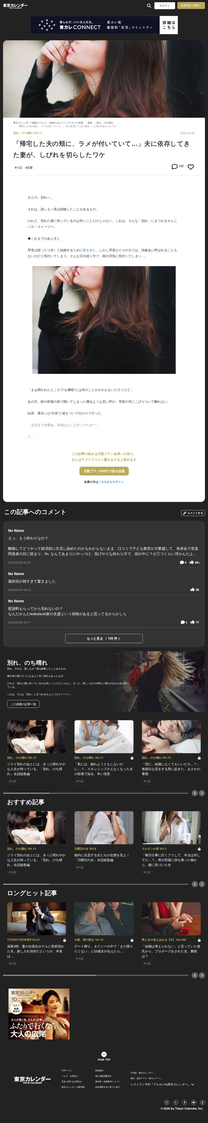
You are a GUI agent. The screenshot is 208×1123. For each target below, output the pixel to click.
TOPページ (67, 1070)
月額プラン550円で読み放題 (104, 471)
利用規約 (99, 1070)
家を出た (89, 250)
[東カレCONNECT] (104, 25)
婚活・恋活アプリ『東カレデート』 (147, 1078)
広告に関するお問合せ (72, 1081)
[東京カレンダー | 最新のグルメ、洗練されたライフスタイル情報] (21, 6)
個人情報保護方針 (103, 1076)
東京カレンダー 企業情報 (73, 1087)
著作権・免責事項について (107, 1081)
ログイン (164, 5)
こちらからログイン (111, 482)
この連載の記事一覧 (23, 704)
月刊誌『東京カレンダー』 (143, 1073)
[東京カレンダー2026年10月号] (39, 1013)
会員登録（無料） (191, 5)
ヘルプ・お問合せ (70, 1076)
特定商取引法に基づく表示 (107, 1087)
